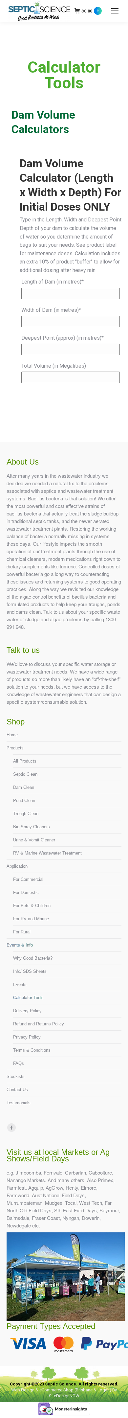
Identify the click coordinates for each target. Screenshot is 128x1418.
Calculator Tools (28, 997)
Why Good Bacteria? (33, 958)
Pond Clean (24, 800)
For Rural (22, 931)
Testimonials (19, 1102)
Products (15, 747)
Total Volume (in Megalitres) (53, 366)
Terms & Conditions (32, 1050)
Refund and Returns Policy (38, 1023)
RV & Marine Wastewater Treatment (47, 853)
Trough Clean (25, 813)
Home (12, 734)
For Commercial (28, 879)
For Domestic (26, 892)
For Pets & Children (32, 905)
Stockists (16, 1076)
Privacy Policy (27, 1037)
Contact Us (17, 1089)
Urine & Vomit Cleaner (34, 839)
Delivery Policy (27, 1010)
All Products (24, 761)
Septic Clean (25, 774)
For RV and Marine (31, 918)
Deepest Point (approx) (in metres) (62, 338)
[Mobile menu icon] (114, 10)
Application (17, 866)
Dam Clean (23, 787)
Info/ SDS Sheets (30, 971)
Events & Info (20, 945)
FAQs (18, 1063)
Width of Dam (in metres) (51, 310)
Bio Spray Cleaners (31, 826)
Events (20, 984)
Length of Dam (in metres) (52, 282)
